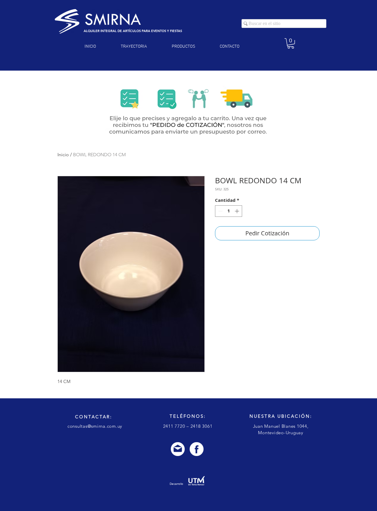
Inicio (63, 154)
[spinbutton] (229, 211)
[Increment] (238, 211)
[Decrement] (220, 211)
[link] (291, 43)
